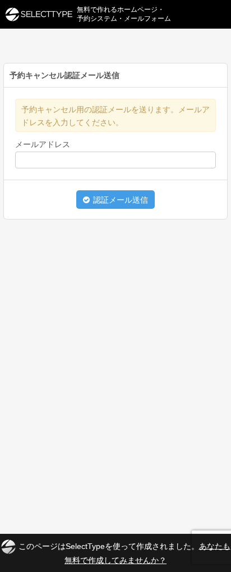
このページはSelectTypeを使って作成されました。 (124, 552)
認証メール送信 (119, 199)
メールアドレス (42, 144)
